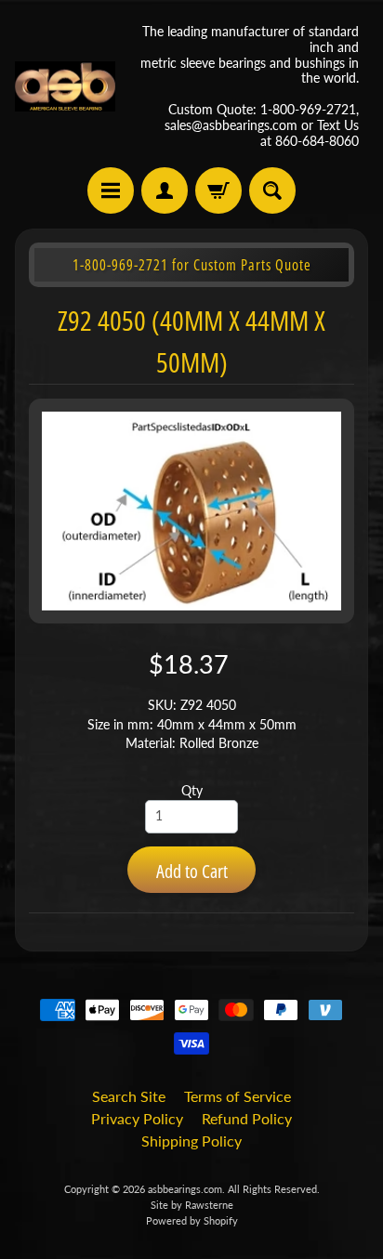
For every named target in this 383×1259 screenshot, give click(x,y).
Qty (192, 790)
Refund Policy (247, 1118)
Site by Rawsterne (192, 1205)
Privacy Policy (137, 1118)
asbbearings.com (185, 1189)
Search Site (128, 1096)
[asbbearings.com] (65, 86)
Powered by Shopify (192, 1220)
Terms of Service (237, 1096)
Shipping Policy (191, 1140)
